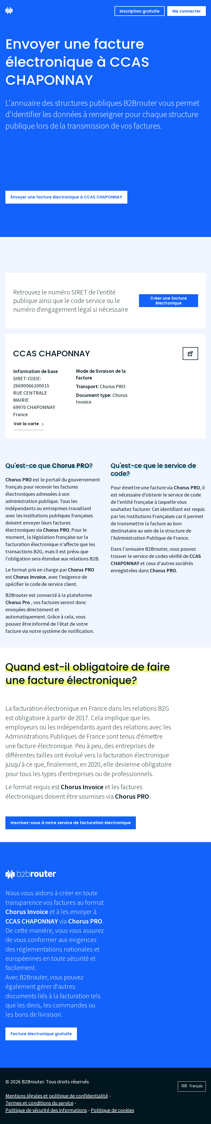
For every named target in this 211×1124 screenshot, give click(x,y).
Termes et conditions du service (39, 1103)
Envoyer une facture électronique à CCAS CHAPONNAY (66, 197)
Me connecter (186, 11)
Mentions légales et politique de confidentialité (56, 1095)
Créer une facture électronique (168, 301)
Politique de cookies (112, 1110)
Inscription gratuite (140, 11)
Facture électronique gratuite (41, 1033)
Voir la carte (26, 423)
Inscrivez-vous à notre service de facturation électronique (71, 822)
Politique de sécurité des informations (46, 1110)
